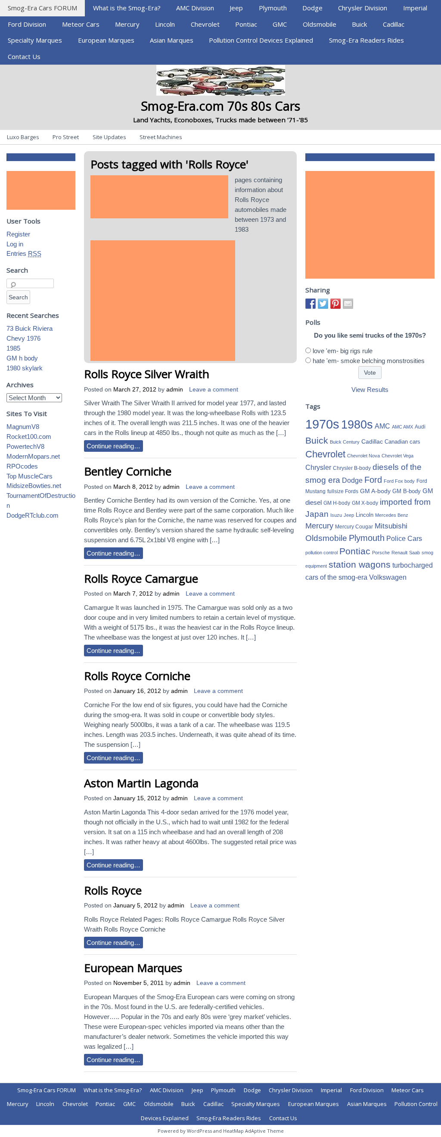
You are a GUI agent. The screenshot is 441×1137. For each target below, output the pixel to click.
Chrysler (318, 467)
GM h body (22, 358)
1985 (13, 348)
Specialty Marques (35, 40)
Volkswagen (388, 577)
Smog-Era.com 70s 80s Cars (220, 105)
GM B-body (406, 491)
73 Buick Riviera (29, 328)
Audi (420, 427)
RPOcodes (22, 466)
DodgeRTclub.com (32, 515)
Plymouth (273, 7)
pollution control (321, 552)
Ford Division (27, 24)
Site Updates (109, 137)
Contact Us (24, 56)
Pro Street (66, 137)
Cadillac (393, 24)
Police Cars (404, 538)
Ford (373, 480)
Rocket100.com (28, 436)
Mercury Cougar (354, 527)
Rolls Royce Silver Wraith (146, 374)
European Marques (106, 40)
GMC (280, 24)
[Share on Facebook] (310, 303)
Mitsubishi (391, 526)
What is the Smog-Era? (127, 7)
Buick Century (345, 441)
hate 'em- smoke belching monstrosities (369, 360)
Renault (399, 552)
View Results (369, 389)
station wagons (360, 564)
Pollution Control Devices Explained (261, 40)
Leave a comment (213, 389)
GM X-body (365, 503)
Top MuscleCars (29, 476)
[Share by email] (348, 303)
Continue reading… (113, 446)
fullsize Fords (342, 491)
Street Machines (161, 137)
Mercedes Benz (391, 515)
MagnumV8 (22, 426)
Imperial (415, 7)
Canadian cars (402, 441)
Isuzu (336, 515)
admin (174, 389)
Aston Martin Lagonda (141, 783)
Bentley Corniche (127, 471)
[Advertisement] (159, 196)
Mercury (127, 24)
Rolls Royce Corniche (137, 675)
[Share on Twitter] (323, 303)
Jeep (236, 7)
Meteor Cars (80, 24)
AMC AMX (402, 426)
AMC (382, 426)
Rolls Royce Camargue (141, 578)
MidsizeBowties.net (33, 485)
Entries (23, 253)
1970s (322, 424)
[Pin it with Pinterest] (335, 303)
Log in (14, 244)
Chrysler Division (362, 7)
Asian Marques (171, 40)
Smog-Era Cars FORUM (42, 7)
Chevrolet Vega (397, 455)
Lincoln (165, 24)
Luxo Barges (23, 137)
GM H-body (336, 503)
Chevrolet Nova (363, 455)
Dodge (312, 7)
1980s (357, 424)
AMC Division (195, 7)
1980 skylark (24, 368)
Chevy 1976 (23, 338)
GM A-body (375, 491)
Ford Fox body (399, 481)
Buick (359, 24)
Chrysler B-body (352, 468)
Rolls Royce (113, 890)
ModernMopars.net (33, 456)
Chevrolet (205, 24)
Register (18, 234)
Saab (414, 552)
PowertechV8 (25, 446)
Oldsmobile (319, 24)
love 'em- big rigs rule (343, 350)
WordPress (199, 1131)
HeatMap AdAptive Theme (253, 1131)
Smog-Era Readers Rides (366, 40)
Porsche (381, 552)
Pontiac (246, 24)
